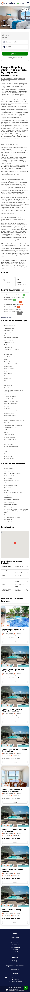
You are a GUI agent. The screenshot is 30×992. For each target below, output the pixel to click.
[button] (2, 26)
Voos (15, 940)
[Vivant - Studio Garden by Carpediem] (15, 896)
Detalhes (15, 642)
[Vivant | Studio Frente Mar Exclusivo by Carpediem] (15, 776)
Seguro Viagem (15, 937)
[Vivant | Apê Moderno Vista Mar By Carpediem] (15, 816)
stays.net (16, 989)
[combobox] (17, 47)
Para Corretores (15, 944)
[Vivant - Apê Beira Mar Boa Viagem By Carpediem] (15, 696)
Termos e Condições (15, 952)
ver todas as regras (6, 317)
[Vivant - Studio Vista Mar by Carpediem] (15, 856)
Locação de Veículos (15, 942)
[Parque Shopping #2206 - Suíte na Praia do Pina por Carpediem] (15, 616)
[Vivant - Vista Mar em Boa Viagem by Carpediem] (15, 736)
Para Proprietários (15, 947)
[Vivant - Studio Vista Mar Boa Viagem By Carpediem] (15, 656)
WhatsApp (16, 54)
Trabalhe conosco (15, 949)
